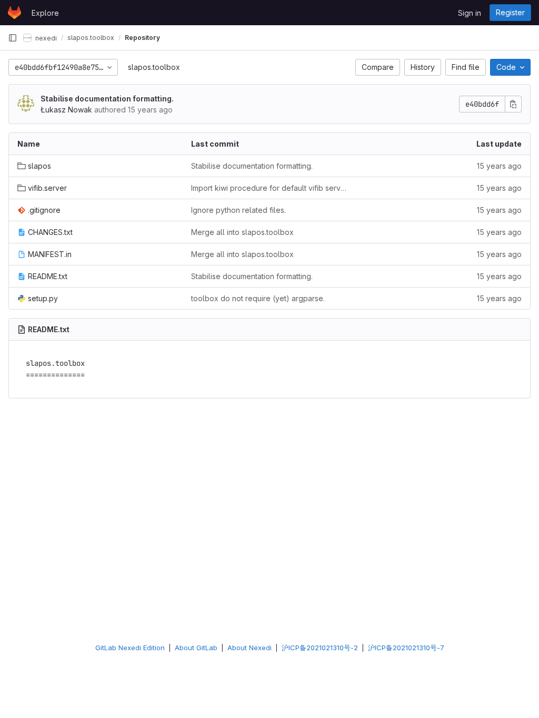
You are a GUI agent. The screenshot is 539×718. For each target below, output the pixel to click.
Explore (45, 12)
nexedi (45, 38)
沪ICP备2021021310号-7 (406, 647)
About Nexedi (249, 647)
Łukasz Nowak (66, 109)
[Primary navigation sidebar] (12, 37)
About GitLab (196, 647)
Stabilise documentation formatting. (107, 98)
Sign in (469, 12)
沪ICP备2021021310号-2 (320, 647)
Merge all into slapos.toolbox (242, 232)
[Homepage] (14, 12)
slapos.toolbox (154, 67)
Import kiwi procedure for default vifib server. (269, 187)
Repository (142, 38)
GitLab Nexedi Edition (130, 647)
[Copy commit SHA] (513, 104)
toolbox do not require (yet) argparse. (258, 298)
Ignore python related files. (238, 210)
